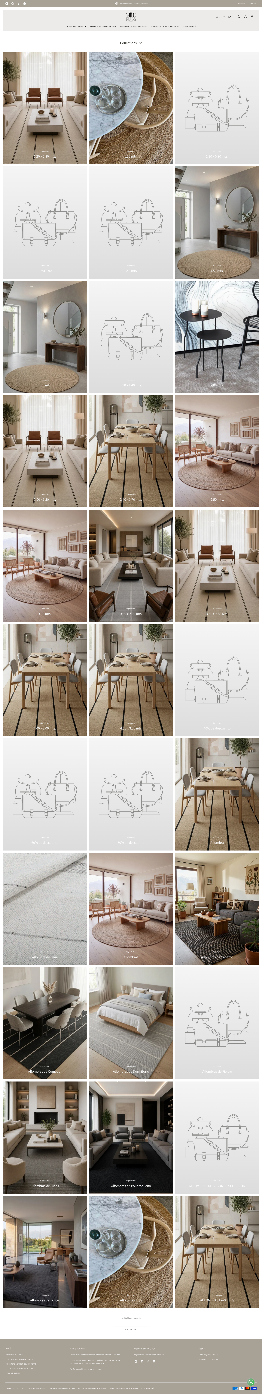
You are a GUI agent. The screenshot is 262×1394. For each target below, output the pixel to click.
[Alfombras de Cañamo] (217, 909)
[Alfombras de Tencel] (45, 1252)
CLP (251, 3)
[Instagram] (7, 4)
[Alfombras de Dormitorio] (131, 1023)
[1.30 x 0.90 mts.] (217, 108)
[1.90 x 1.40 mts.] (131, 337)
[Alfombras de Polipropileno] (131, 1138)
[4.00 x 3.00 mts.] (45, 680)
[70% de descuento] (131, 794)
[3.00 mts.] (45, 566)
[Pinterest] (13, 4)
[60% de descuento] (45, 794)
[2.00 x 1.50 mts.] (45, 451)
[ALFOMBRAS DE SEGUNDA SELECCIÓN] (217, 1138)
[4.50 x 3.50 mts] (131, 680)
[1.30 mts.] (131, 108)
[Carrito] (252, 17)
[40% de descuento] (217, 680)
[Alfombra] (217, 794)
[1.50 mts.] (217, 222)
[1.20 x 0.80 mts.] (45, 108)
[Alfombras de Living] (45, 1138)
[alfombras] (131, 909)
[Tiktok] (19, 4)
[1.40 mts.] (131, 222)
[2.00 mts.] (217, 337)
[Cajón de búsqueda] (239, 17)
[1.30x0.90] (45, 222)
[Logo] (131, 16)
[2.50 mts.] (217, 451)
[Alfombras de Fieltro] (217, 1023)
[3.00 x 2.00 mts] (131, 566)
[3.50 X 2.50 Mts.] (217, 566)
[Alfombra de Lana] (45, 909)
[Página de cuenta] (245, 17)
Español (241, 3)
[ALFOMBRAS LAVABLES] (217, 1252)
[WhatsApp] (25, 4)
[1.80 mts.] (45, 337)
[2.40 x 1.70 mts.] (131, 451)
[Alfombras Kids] (131, 1252)
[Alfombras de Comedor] (45, 1023)
